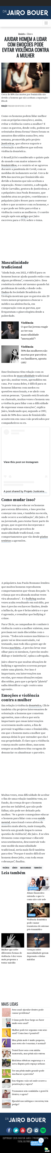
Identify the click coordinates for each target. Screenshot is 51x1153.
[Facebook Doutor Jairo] (8, 1130)
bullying (31, 598)
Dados (5, 292)
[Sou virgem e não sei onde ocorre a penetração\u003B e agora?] (6, 1083)
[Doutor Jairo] (25, 12)
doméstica (35, 705)
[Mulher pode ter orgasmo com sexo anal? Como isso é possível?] (6, 1032)
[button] (37, 1142)
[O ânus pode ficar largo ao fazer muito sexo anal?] (6, 1022)
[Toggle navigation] (46, 23)
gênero (14, 868)
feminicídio (38, 868)
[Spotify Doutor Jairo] (42, 1130)
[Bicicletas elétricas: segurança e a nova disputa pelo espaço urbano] (6, 1063)
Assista (21, 34)
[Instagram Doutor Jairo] (35, 1130)
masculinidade (26, 375)
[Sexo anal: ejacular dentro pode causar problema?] (6, 1012)
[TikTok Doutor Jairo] (29, 1130)
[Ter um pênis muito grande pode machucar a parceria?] (6, 1073)
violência (6, 868)
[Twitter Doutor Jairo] (15, 1130)
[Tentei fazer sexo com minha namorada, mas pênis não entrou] (6, 1053)
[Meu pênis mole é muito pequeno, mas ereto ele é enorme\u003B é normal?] (6, 1042)
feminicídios (9, 165)
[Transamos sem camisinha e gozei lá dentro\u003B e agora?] (6, 1093)
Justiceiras (7, 143)
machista (15, 647)
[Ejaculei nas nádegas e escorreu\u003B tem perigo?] (6, 1103)
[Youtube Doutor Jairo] (22, 1130)
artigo (24, 216)
